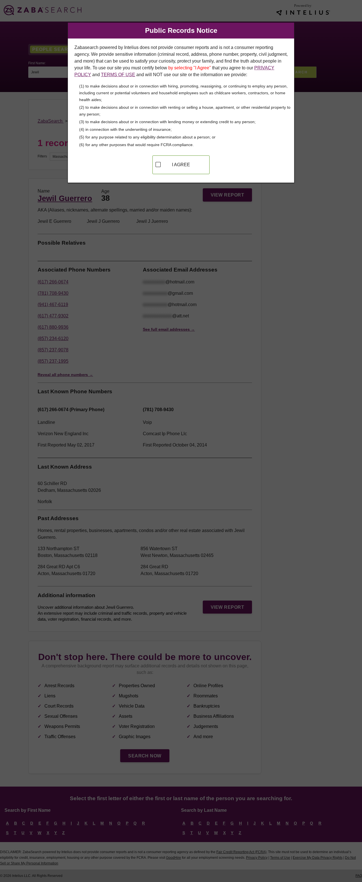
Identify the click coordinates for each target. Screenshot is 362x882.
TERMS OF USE (118, 74)
